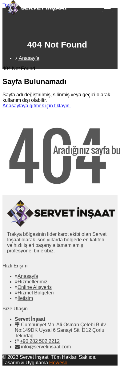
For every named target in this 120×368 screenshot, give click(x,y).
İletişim (25, 298)
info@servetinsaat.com (46, 346)
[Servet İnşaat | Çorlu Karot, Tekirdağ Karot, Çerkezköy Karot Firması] (36, 13)
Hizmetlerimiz (32, 281)
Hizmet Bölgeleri (36, 292)
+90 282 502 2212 (40, 341)
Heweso (58, 362)
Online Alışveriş (35, 287)
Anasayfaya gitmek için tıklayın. (36, 105)
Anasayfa (28, 276)
